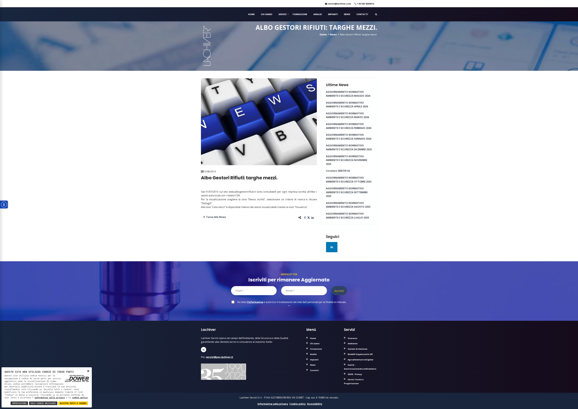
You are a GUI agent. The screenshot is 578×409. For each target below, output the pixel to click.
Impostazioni (19, 403)
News (347, 14)
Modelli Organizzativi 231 (360, 354)
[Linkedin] (203, 349)
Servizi (282, 14)
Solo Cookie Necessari (43, 403)
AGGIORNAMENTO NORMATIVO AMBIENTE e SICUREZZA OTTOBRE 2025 (348, 179)
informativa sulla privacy (50, 398)
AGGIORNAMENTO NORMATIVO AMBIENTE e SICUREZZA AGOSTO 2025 (348, 205)
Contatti (362, 14)
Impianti (333, 14)
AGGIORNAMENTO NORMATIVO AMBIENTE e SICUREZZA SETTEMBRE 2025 (347, 192)
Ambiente (352, 343)
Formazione (300, 14)
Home (251, 14)
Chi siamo (266, 14)
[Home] (201, 14)
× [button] (88, 370)
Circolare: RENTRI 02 (338, 170)
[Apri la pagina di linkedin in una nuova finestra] (331, 247)
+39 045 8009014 (365, 3)
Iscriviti (339, 291)
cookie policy (80, 398)
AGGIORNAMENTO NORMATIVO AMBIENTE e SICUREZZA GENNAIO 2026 (348, 136)
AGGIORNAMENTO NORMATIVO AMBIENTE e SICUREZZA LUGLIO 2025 (347, 215)
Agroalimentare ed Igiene (360, 359)
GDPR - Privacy (355, 374)
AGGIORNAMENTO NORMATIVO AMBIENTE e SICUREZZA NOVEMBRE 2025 (346, 160)
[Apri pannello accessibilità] (4, 204)
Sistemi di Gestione (357, 349)
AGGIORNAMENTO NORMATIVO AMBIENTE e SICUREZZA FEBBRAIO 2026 (348, 126)
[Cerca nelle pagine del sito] (376, 14)
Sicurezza (352, 338)
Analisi (317, 14)
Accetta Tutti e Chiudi (73, 403)
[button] (305, 217)
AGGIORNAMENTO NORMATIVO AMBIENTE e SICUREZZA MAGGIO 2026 (348, 93)
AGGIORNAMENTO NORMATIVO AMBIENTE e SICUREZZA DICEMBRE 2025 (349, 147)
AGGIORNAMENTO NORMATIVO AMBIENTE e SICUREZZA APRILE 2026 (347, 104)
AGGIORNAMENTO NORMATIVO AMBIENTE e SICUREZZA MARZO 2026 (347, 115)
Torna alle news (215, 217)
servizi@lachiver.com (339, 3)
